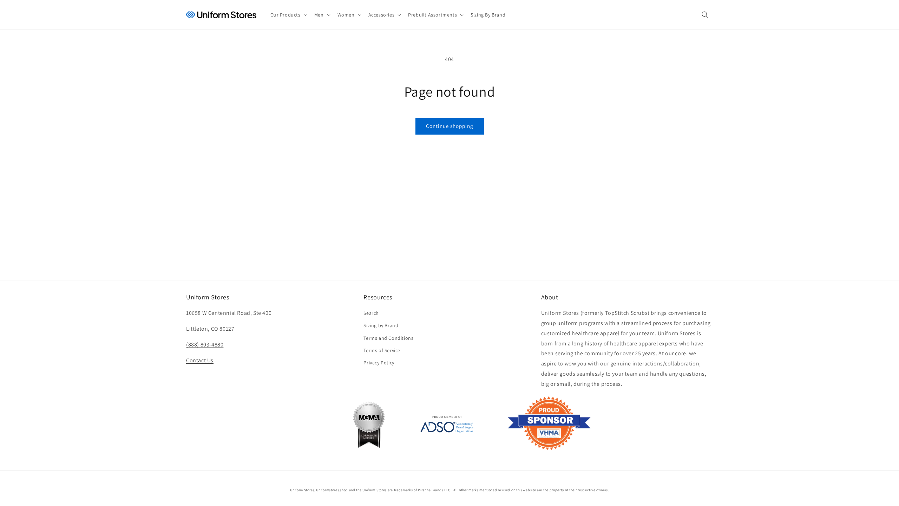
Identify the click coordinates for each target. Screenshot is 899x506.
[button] (288, 14)
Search (371, 313)
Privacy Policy (378, 362)
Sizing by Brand (380, 325)
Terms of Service (381, 350)
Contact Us (200, 360)
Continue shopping (449, 126)
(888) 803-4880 (204, 344)
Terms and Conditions (388, 338)
